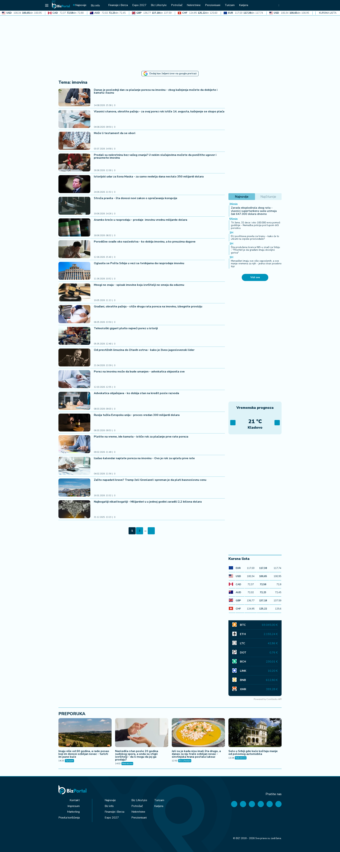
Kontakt (75, 800)
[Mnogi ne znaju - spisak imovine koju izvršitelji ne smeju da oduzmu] (74, 292)
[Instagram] (261, 804)
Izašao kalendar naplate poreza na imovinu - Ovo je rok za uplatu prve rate (144, 458)
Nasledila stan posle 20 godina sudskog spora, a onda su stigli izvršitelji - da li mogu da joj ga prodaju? (136, 755)
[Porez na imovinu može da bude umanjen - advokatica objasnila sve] (74, 379)
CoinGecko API (274, 699)
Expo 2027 (112, 818)
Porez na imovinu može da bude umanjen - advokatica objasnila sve (139, 372)
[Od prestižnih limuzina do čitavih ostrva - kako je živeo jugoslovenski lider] (74, 357)
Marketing (73, 812)
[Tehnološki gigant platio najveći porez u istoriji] (74, 336)
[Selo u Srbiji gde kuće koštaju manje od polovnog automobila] (255, 733)
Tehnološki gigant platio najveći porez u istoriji (126, 328)
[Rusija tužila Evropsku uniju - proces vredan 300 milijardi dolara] (74, 422)
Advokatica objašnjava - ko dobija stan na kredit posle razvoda (136, 393)
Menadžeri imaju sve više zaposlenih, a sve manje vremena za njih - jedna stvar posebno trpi (256, 263)
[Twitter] (243, 804)
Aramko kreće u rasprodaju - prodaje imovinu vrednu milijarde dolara (141, 220)
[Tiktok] (278, 804)
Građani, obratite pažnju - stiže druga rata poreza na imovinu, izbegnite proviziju (148, 306)
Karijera (158, 806)
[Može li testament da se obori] (74, 141)
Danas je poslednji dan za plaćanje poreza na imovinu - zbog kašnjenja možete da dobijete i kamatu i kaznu (155, 91)
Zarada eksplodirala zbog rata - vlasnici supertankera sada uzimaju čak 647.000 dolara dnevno (254, 211)
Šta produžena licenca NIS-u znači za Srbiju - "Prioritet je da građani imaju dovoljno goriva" (255, 250)
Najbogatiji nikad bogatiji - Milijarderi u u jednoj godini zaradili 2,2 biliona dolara (148, 502)
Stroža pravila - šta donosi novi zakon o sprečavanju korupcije (135, 198)
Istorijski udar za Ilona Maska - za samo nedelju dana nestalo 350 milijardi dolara (149, 177)
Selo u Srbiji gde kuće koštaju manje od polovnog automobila (253, 752)
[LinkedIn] (270, 804)
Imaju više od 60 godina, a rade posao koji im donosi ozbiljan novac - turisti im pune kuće (83, 754)
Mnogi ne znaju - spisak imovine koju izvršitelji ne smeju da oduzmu (139, 285)
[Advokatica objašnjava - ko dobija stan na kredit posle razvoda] (74, 401)
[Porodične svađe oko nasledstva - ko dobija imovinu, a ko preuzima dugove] (74, 249)
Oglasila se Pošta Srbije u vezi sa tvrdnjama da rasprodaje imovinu (139, 263)
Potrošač (137, 806)
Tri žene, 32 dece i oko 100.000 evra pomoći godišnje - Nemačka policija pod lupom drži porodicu (255, 225)
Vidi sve (255, 277)
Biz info (109, 806)
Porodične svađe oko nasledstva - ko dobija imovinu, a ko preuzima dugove (145, 242)
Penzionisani (139, 818)
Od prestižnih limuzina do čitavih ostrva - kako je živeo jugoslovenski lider (144, 350)
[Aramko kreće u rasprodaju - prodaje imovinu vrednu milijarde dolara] (74, 227)
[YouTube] (252, 804)
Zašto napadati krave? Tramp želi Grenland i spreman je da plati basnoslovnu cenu (150, 480)
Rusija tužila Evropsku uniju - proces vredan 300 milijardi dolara (137, 415)
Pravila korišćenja (69, 818)
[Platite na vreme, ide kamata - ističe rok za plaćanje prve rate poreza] (74, 444)
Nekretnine (127, 763)
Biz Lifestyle (185, 760)
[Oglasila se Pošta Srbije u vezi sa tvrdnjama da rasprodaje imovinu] (74, 271)
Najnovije (110, 800)
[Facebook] (234, 804)
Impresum (73, 806)
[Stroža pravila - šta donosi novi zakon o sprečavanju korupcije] (74, 206)
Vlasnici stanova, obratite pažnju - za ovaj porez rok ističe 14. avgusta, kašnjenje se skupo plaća (159, 111)
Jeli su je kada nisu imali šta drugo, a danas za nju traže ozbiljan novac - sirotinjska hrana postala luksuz (196, 754)
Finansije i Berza (114, 812)
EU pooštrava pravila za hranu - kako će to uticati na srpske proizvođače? (255, 238)
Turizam (69, 760)
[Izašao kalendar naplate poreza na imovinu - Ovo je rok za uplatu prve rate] (74, 466)
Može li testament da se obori (114, 133)
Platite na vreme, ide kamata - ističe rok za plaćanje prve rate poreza (141, 437)
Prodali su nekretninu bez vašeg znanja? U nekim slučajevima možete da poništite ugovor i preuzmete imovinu (155, 156)
